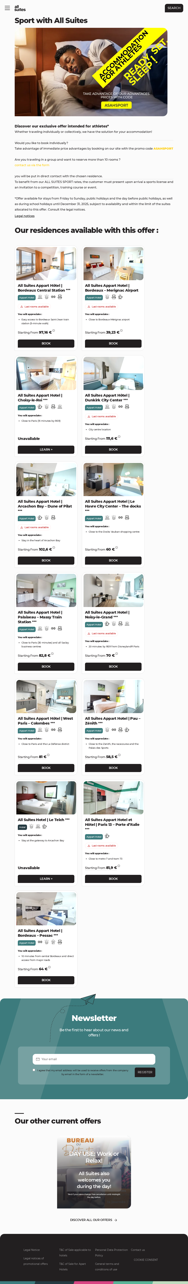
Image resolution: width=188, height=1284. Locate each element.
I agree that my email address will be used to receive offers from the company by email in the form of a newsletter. (82, 1072)
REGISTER (145, 1072)
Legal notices (25, 216)
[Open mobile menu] (7, 8)
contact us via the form (32, 165)
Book (46, 343)
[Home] (20, 8)
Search (174, 8)
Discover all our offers (91, 1220)
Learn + (46, 449)
